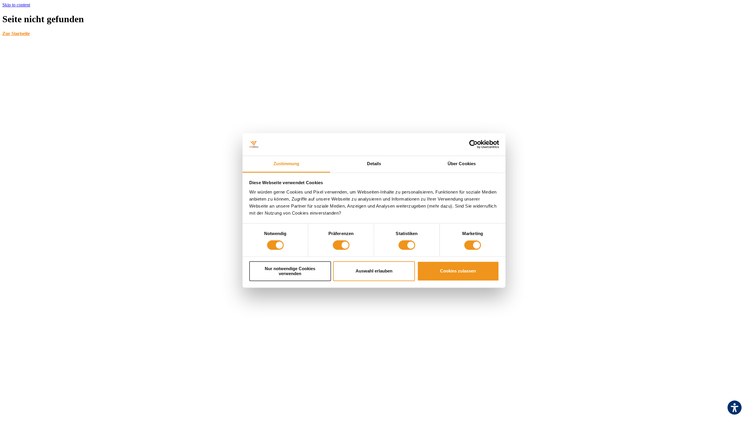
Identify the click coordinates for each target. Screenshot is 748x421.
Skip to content (16, 4)
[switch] (341, 245)
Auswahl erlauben (374, 271)
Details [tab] (374, 163)
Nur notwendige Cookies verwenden (290, 271)
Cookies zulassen (458, 271)
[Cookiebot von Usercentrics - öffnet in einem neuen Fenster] (473, 144)
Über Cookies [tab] (462, 163)
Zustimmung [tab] (286, 163)
